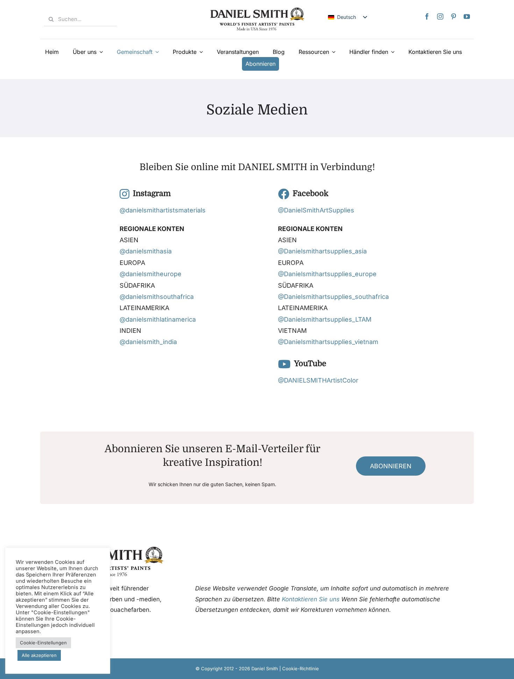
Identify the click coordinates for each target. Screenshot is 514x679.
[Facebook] (427, 16)
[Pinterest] (453, 16)
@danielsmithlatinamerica (158, 319)
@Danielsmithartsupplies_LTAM (324, 319)
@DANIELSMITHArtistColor (318, 380)
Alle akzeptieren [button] (39, 655)
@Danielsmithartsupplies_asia (322, 251)
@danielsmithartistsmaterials (163, 210)
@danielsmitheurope (150, 274)
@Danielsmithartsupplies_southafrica (333, 296)
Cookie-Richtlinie (300, 668)
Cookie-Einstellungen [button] (43, 642)
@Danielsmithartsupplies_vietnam (328, 341)
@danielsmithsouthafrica (157, 296)
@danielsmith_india (148, 341)
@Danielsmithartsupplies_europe (327, 274)
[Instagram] (440, 16)
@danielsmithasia (146, 251)
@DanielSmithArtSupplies (316, 210)
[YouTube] (467, 16)
